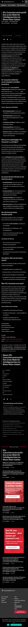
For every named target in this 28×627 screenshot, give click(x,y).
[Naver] (4, 39)
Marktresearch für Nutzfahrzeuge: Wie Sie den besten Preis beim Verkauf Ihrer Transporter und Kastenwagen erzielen (14, 517)
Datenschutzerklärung (16, 624)
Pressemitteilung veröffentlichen (13, 403)
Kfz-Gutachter (6, 387)
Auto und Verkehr (5, 23)
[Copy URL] (10, 39)
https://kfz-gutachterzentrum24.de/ (13, 341)
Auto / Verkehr (4, 21)
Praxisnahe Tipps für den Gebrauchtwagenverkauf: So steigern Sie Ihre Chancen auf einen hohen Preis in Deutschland (13, 508)
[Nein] (26, 622)
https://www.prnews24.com (8, 405)
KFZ (3, 372)
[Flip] (7, 39)
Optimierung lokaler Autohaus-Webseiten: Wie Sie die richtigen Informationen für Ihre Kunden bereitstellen (14, 578)
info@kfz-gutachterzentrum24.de (13, 339)
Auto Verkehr (14, 23)
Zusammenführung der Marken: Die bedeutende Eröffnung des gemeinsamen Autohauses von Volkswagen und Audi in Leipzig (14, 473)
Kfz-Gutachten (15, 91)
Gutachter (8, 370)
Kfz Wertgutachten (7, 385)
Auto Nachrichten (14, 21)
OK (8, 624)
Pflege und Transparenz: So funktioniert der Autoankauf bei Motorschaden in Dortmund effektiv (13, 464)
